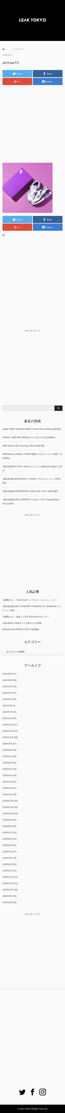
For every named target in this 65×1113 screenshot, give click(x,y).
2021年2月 (7, 712)
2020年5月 (7, 769)
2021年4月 (7, 699)
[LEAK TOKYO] (32, 20)
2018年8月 (7, 902)
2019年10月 (8, 813)
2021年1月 (7, 718)
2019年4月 (7, 851)
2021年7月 (7, 686)
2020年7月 (7, 756)
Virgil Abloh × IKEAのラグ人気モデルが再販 (22, 623)
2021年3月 (7, 705)
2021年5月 (7, 693)
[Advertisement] (32, 121)
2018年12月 (8, 877)
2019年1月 (7, 871)
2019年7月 (7, 832)
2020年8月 (7, 750)
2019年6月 (7, 839)
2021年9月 (7, 674)
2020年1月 (7, 794)
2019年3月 (7, 858)
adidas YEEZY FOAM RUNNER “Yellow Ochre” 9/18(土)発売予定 (31, 429)
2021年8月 (7, 680)
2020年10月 (8, 737)
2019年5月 (7, 845)
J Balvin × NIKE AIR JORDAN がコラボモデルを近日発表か (29, 437)
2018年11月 (8, 883)
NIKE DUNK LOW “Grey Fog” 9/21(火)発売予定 (23, 446)
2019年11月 (8, 807)
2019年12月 (8, 801)
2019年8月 (7, 826)
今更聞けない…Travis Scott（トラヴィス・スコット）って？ (29, 600)
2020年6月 (7, 763)
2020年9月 (7, 744)
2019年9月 (7, 820)
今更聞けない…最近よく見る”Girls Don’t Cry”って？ (25, 617)
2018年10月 (8, 890)
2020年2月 (7, 788)
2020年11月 (8, 731)
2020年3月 (7, 782)
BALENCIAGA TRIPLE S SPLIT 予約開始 (20, 629)
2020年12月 (8, 725)
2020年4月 (7, 775)
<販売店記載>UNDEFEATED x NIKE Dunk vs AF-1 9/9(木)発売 (30, 491)
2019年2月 (7, 864)
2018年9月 (7, 896)
